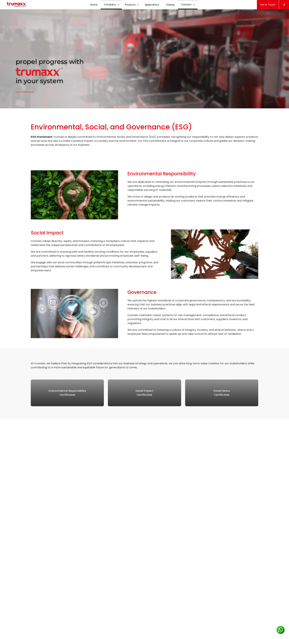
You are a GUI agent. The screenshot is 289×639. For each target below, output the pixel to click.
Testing (170, 4)
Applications (152, 4)
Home (93, 4)
